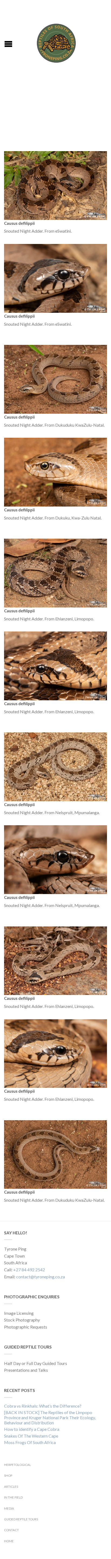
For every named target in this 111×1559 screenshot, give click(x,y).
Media (9, 1508)
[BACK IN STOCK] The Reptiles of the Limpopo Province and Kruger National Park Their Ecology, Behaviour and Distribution (50, 1417)
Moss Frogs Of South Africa (30, 1442)
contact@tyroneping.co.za (40, 1276)
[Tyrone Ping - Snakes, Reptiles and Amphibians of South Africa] (56, 42)
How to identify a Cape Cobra (31, 1429)
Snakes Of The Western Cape (31, 1435)
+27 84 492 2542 (29, 1269)
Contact (11, 1530)
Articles (11, 1486)
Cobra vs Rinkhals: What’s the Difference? (42, 1405)
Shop (8, 1475)
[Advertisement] (55, 113)
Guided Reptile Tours (21, 1519)
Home (9, 1541)
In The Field (13, 1497)
